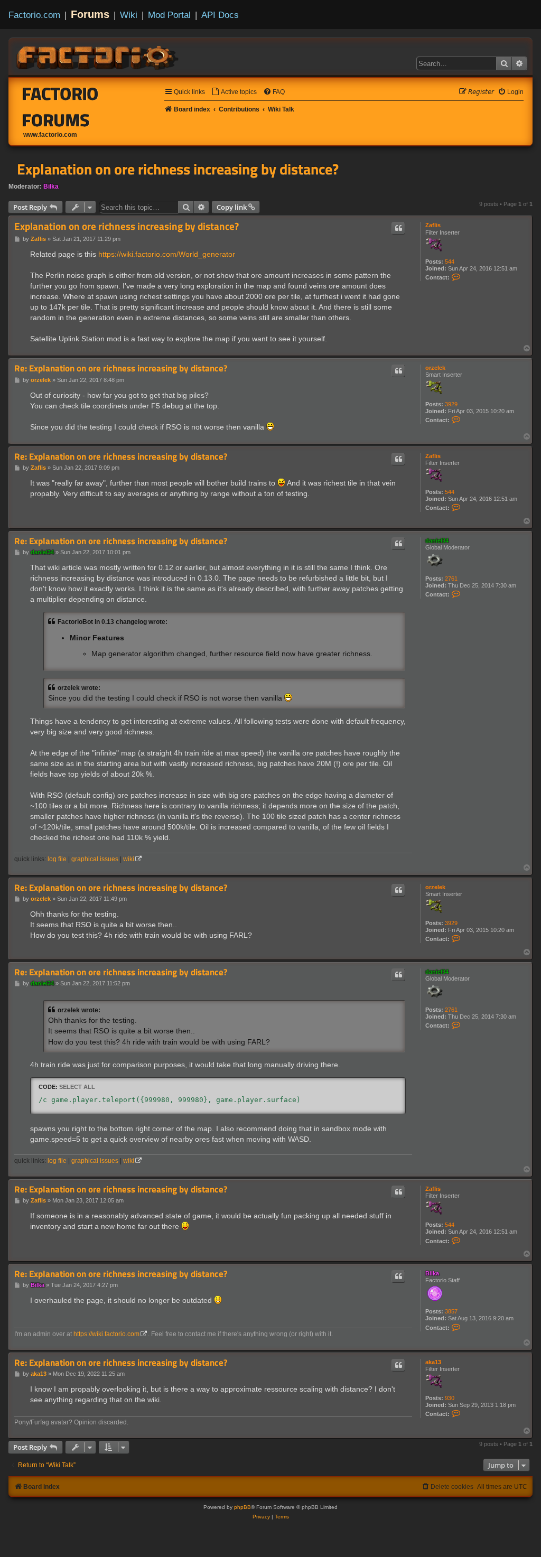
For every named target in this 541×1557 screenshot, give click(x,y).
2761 (451, 578)
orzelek (435, 368)
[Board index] (98, 56)
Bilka (51, 186)
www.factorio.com (50, 134)
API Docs (220, 15)
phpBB (242, 1507)
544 (449, 261)
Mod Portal (169, 15)
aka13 (433, 1362)
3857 (451, 1311)
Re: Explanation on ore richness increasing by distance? (120, 368)
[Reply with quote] (398, 228)
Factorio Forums (60, 106)
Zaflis (433, 225)
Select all (77, 1087)
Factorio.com (34, 15)
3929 (451, 404)
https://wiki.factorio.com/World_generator (166, 254)
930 (449, 1398)
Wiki (128, 15)
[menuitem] (234, 92)
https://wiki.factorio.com (106, 1334)
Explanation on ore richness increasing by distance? (178, 169)
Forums (90, 14)
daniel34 (437, 540)
